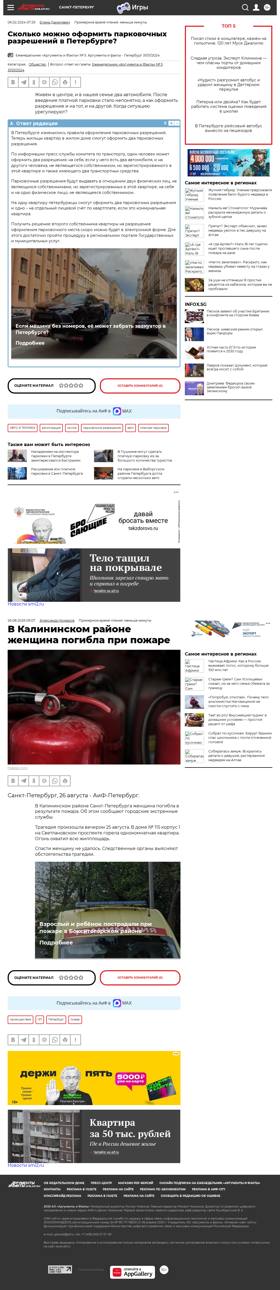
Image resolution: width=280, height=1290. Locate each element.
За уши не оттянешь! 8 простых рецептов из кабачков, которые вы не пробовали (240, 284)
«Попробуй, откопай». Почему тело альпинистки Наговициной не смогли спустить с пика (238, 701)
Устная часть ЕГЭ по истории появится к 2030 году (231, 349)
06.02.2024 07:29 (21, 22)
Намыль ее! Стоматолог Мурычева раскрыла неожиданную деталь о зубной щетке (237, 212)
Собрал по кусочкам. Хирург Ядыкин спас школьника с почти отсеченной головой (240, 737)
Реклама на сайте (118, 1189)
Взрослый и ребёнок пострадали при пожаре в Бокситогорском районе (95, 927)
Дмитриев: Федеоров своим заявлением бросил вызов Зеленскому (231, 387)
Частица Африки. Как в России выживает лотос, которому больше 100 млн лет (238, 665)
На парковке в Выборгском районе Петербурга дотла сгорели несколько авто (141, 473)
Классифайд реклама (62, 1196)
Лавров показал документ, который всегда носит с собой (237, 367)
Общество (37, 64)
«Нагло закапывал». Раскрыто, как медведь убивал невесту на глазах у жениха (239, 266)
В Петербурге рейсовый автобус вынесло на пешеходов (228, 128)
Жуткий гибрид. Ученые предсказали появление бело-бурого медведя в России (240, 194)
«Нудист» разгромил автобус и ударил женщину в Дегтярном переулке (228, 85)
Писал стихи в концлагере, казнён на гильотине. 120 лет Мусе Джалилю (228, 41)
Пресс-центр (101, 1183)
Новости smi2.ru (26, 604)
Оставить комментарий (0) (140, 386)
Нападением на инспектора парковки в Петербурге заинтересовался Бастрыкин (55, 456)
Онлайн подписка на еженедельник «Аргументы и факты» (209, 1183)
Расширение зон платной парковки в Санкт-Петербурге (57, 471)
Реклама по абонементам (163, 1189)
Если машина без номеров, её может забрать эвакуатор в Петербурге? (91, 329)
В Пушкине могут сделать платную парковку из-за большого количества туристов (145, 456)
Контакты (52, 1189)
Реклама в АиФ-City (208, 1189)
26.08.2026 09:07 (21, 620)
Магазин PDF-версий (135, 1183)
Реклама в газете (82, 1189)
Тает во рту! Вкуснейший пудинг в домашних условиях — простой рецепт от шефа (237, 719)
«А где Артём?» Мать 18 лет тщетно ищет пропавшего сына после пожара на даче (238, 248)
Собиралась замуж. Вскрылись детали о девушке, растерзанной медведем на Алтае (236, 755)
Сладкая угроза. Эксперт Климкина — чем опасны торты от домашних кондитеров (229, 63)
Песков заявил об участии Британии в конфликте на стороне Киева (238, 313)
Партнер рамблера (91, 1269)
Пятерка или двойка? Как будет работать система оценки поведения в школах (228, 107)
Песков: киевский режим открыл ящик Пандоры (235, 331)
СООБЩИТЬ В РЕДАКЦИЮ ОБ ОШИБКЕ (190, 1196)
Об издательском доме (64, 1183)
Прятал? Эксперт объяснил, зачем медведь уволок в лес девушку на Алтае (237, 230)
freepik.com (18, 768)
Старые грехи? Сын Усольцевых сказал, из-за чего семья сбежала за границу (239, 683)
